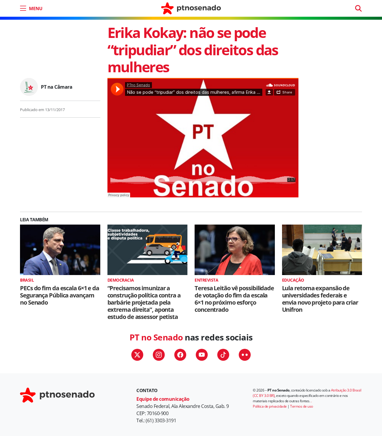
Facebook (180, 355)
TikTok (223, 355)
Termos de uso (301, 406)
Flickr (245, 355)
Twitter (137, 355)
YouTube (202, 355)
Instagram (159, 355)
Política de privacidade (270, 406)
